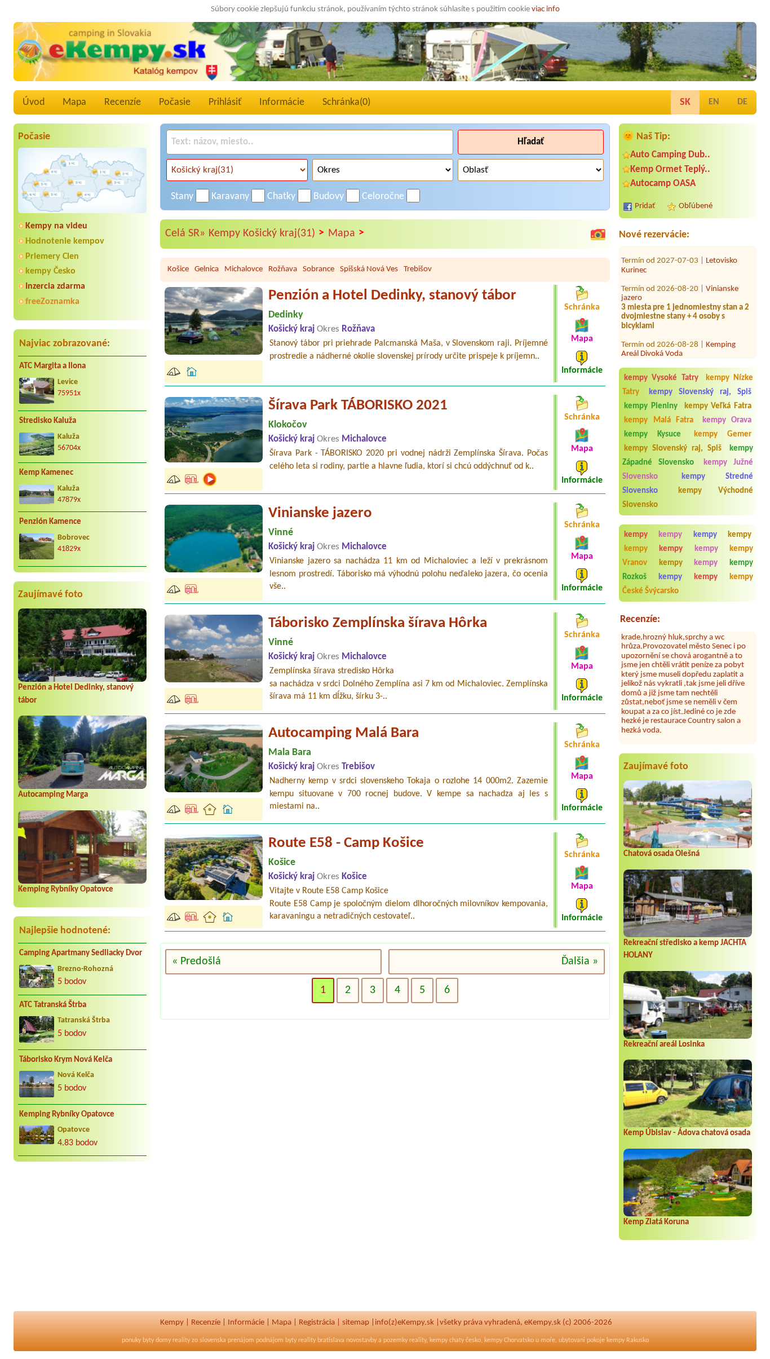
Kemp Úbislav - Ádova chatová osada (686, 1133)
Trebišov (418, 269)
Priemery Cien (52, 256)
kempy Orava (727, 420)
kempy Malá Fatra (658, 420)
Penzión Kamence (50, 522)
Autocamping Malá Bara (343, 733)
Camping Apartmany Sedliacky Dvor (80, 953)
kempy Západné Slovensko (687, 455)
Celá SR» (185, 233)
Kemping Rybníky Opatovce (65, 889)
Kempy (172, 1322)
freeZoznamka (52, 301)
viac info (546, 9)
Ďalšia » (579, 961)
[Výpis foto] (598, 234)
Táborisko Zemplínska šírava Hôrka (377, 623)
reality (181, 1340)
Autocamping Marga (53, 795)
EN (714, 102)
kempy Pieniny (651, 406)
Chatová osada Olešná (661, 854)
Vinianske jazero (320, 513)
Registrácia (317, 1322)
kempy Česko (50, 271)
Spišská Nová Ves (369, 269)
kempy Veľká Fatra (718, 406)
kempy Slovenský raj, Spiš (700, 392)
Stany (182, 196)
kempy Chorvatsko (509, 1340)
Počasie (175, 102)
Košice (178, 269)
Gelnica (206, 269)
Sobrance (318, 269)
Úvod (34, 102)
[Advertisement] (82, 1243)
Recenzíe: (640, 619)
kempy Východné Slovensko (687, 498)
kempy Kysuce (652, 434)
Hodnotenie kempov (64, 241)
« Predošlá (196, 961)
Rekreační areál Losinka (664, 1044)
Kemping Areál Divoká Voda (678, 328)
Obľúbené (696, 206)
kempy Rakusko (628, 1340)
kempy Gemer (722, 434)
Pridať (645, 206)
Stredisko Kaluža (47, 421)
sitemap (355, 1322)
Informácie (281, 102)
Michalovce (243, 269)
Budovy (328, 196)
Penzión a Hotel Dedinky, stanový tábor (392, 295)
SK (685, 102)
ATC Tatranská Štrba (52, 1005)
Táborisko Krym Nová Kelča (65, 1060)
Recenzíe (122, 102)
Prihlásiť (225, 102)
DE (742, 102)
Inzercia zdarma (55, 286)
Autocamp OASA (663, 183)
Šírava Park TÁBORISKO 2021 (358, 405)
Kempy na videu (56, 226)
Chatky (281, 196)
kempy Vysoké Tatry (661, 378)
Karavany (230, 196)
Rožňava (282, 269)
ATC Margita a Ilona (52, 366)
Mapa (74, 102)
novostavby (361, 1340)
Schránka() (346, 102)
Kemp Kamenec (46, 473)
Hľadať (530, 142)
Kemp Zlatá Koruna (656, 1222)
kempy (639, 535)
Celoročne (383, 196)
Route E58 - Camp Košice (346, 843)
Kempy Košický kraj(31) (266, 233)
